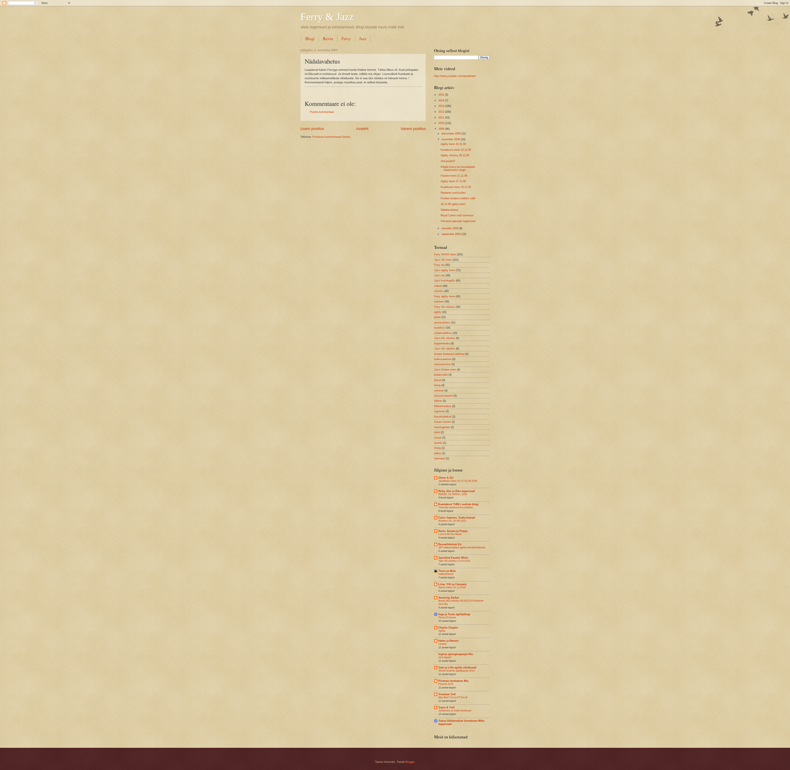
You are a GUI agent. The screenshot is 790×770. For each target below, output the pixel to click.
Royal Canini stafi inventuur (457, 215)
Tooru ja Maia (447, 570)
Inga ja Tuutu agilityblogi (454, 614)
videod (438, 285)
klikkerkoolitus (442, 406)
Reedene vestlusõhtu (453, 192)
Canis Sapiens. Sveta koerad (456, 517)
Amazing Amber (448, 597)
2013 (441, 106)
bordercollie (441, 374)
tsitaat (437, 437)
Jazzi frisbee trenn (445, 369)
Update (442, 644)
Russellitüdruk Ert (449, 544)
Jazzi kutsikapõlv (444, 280)
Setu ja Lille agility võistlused (457, 667)
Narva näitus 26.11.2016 (452, 587)
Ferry (346, 38)
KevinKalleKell (442, 416)
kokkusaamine (442, 359)
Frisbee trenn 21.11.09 (454, 175)
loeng (437, 385)
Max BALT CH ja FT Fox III (452, 697)
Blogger (409, 761)
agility (437, 312)
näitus (437, 453)
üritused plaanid (443, 395)
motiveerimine (442, 364)
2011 (441, 117)
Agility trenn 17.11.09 (453, 181)
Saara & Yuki (446, 707)
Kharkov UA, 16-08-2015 (452, 520)
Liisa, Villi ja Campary (452, 584)
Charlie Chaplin (448, 627)
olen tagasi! (444, 657)
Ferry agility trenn (444, 296)
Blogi (310, 38)
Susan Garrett (442, 421)
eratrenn (439, 301)
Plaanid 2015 (445, 684)
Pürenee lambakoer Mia (453, 680)
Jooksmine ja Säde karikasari (454, 710)
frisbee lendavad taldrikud (449, 353)
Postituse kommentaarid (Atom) (331, 136)
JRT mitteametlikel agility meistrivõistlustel (461, 547)
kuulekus (439, 327)
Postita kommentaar (322, 111)
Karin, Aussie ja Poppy (453, 531)
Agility (441, 630)
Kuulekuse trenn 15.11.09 (456, 187)
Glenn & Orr (446, 477)
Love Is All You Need (449, 534)
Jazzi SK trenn (443, 259)
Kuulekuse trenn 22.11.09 (456, 149)
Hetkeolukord (445, 574)
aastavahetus (442, 322)
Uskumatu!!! (448, 161)
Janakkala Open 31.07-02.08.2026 (457, 480)
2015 (441, 94)
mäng (437, 447)
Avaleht (362, 129)
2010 (441, 123)
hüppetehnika (442, 343)
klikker (438, 400)
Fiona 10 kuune (447, 617)
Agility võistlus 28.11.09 (455, 155)
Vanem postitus (413, 129)
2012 (441, 111)
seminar (439, 390)
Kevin (328, 38)
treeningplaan (442, 427)
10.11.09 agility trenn (453, 204)
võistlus (438, 291)
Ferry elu (439, 264)
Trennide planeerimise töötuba (455, 507)
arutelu (438, 442)
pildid (437, 317)
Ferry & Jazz (327, 16)
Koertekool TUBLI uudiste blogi (458, 504)
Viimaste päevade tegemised (458, 221)
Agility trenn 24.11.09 (453, 144)
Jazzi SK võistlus (444, 348)
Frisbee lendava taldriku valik (458, 198)
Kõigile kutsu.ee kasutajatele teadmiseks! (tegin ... (458, 168)
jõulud (437, 380)
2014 (441, 100)
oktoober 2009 (450, 228)
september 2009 (451, 234)
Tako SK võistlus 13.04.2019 (454, 560)
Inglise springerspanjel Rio (455, 654)
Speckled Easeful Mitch (453, 557)
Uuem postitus (312, 129)
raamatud (439, 458)
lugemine (439, 411)
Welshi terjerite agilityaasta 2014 (456, 670)
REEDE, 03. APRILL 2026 (452, 494)
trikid (437, 432)
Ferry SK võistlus (444, 306)
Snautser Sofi (447, 694)
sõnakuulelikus (443, 333)
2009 (441, 128)
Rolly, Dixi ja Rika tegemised (456, 491)
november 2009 (451, 139)
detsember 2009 (451, 133)
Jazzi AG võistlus (444, 338)
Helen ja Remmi (448, 640)
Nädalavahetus (449, 209)
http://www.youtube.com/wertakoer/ (455, 76)
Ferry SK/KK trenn (445, 254)
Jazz (362, 38)
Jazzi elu (439, 275)
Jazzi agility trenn (444, 270)
